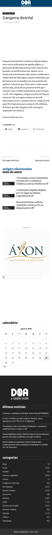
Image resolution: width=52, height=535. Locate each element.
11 (19, 348)
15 (46, 348)
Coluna (5, 479)
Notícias (6, 513)
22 (46, 353)
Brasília (5, 471)
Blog (4, 464)
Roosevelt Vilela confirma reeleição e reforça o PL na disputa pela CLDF (29, 205)
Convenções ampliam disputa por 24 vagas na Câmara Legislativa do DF (31, 193)
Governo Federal (9, 509)
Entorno (6, 498)
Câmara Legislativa (16, 9)
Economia (7, 494)
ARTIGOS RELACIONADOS (17, 169)
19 (26, 353)
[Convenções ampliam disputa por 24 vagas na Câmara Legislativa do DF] (9, 193)
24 (13, 358)
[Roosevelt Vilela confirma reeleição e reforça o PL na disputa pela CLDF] (9, 205)
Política (5, 517)
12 (26, 348)
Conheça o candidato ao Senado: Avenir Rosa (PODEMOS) (26, 413)
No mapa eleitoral (11, 160)
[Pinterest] (16, 27)
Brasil (5, 468)
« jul (4, 366)
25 (19, 358)
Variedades (7, 521)
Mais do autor (12, 172)
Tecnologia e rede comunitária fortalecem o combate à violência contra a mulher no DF (32, 181)
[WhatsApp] (22, 27)
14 (40, 348)
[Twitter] (10, 27)
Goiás (5, 502)
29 (46, 358)
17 (13, 353)
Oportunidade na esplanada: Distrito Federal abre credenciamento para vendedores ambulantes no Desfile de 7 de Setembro (25, 444)
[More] (28, 27)
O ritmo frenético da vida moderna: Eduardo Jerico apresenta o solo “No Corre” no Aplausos (23, 419)
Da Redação (8, 487)
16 (6, 353)
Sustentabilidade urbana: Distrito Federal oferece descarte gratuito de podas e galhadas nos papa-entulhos (26, 435)
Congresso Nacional (11, 483)
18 (19, 353)
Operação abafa (42, 160)
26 (26, 358)
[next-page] (8, 214)
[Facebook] (5, 27)
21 (40, 353)
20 (33, 353)
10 (13, 348)
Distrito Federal (9, 490)
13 (33, 348)
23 (6, 358)
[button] (4, 3)
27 (33, 358)
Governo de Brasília (11, 505)
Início (4, 9)
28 (40, 358)
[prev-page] (4, 214)
